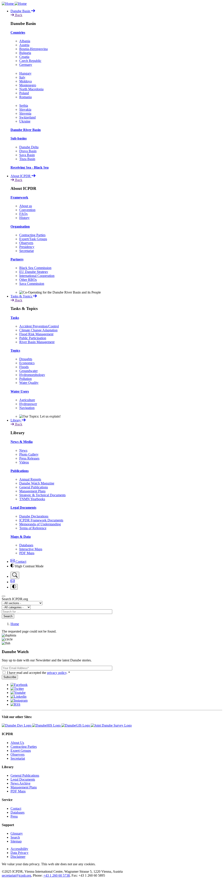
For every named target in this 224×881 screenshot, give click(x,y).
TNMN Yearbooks (32, 499)
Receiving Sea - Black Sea (29, 167)
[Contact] (12, 582)
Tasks (14, 318)
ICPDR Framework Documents (41, 520)
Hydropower (28, 404)
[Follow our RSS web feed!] (15, 704)
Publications (19, 471)
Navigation (27, 408)
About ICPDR (21, 176)
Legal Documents (23, 507)
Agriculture (27, 400)
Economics (27, 363)
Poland (24, 93)
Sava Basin (27, 155)
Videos (24, 462)
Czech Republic (30, 61)
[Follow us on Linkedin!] (18, 696)
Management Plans (32, 491)
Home (14, 624)
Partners (16, 259)
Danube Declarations (33, 516)
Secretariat (26, 251)
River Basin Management (36, 342)
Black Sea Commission (35, 268)
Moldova (25, 81)
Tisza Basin (27, 159)
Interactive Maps (30, 549)
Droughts (25, 359)
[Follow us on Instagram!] (19, 700)
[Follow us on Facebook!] (19, 685)
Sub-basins (18, 138)
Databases (26, 545)
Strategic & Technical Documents (42, 495)
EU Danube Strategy (33, 272)
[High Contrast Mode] (14, 587)
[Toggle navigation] (3, 596)
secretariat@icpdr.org (16, 875)
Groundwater (28, 371)
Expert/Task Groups (33, 239)
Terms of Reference (32, 528)
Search (8, 616)
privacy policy (56, 673)
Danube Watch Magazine (36, 483)
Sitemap (16, 841)
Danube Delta (28, 147)
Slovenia (25, 113)
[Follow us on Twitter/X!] (17, 688)
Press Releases (29, 458)
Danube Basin (20, 11)
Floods (24, 367)
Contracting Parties (32, 235)
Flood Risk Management (36, 334)
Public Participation (32, 338)
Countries (17, 32)
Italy (22, 77)
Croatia (24, 57)
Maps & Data (20, 536)
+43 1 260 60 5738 (56, 875)
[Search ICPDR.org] (14, 575)
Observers (26, 243)
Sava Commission (31, 283)
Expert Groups (20, 750)
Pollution (25, 379)
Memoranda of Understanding (40, 524)
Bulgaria (25, 53)
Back (18, 15)
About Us (17, 743)
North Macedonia (31, 89)
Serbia (23, 105)
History (24, 218)
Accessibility (19, 849)
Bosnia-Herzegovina (33, 49)
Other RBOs (28, 279)
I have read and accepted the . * (38, 673)
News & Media (21, 442)
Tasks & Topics (21, 296)
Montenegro (27, 85)
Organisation (20, 226)
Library (16, 420)
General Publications (33, 487)
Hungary (25, 73)
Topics (15, 350)
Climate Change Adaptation (38, 330)
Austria (24, 45)
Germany (25, 64)
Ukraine (24, 121)
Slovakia (25, 109)
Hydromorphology (32, 375)
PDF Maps (26, 553)
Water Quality (28, 383)
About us (25, 206)
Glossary (16, 833)
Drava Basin (28, 151)
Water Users (19, 391)
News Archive (20, 783)
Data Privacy (19, 853)
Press (14, 816)
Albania (24, 41)
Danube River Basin (25, 130)
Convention (27, 210)
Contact (20, 561)
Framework (19, 197)
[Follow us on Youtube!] (18, 692)
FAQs (23, 214)
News (23, 450)
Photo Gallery (28, 454)
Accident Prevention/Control (39, 326)
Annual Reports (30, 479)
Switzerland (27, 117)
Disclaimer (17, 856)
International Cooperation (36, 276)
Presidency (26, 247)
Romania (25, 97)
